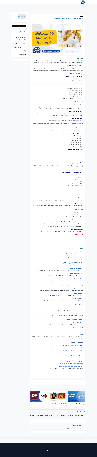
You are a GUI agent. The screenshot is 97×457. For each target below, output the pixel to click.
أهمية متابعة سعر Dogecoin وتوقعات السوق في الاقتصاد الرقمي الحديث (19, 44)
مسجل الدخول (74, 428)
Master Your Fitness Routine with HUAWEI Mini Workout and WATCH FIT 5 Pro (19, 40)
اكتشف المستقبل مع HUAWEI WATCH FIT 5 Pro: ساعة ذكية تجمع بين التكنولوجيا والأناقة (19, 49)
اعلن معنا (19, 26)
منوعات (82, 16)
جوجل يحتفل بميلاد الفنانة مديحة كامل (59, 403)
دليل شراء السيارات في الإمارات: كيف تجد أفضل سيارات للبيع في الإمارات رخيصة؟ (19, 37)
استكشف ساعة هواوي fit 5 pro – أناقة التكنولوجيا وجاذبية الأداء (19, 54)
